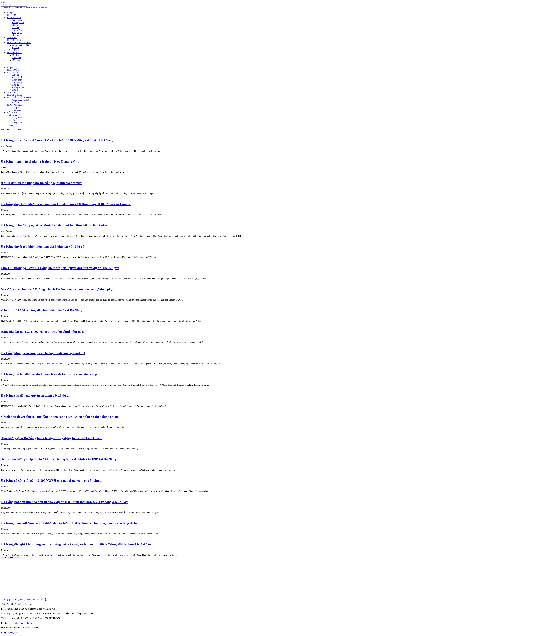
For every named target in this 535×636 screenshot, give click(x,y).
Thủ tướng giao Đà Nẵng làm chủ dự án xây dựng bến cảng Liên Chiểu (51, 438)
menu (3, 2)
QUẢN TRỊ (12, 37)
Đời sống (16, 60)
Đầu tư (15, 25)
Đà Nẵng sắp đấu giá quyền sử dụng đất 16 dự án (35, 395)
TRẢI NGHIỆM (14, 52)
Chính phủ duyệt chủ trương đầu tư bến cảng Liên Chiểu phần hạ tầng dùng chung (60, 416)
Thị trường (17, 30)
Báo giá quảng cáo (9, 632)
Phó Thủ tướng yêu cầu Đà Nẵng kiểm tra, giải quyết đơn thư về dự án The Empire (60, 268)
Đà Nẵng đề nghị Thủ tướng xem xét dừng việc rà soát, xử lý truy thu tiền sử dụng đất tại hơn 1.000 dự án (76, 544)
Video (15, 120)
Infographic (17, 117)
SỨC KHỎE (12, 50)
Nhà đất (15, 27)
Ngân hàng (17, 20)
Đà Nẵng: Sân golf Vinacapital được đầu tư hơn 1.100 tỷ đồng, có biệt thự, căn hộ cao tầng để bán (70, 523)
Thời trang (16, 57)
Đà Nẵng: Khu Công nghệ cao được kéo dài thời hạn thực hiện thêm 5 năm (54, 225)
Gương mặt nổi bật (20, 45)
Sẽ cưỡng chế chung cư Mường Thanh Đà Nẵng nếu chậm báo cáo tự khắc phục (57, 289)
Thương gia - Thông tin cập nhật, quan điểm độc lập (24, 8)
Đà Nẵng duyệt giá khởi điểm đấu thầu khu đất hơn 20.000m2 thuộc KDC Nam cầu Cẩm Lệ (66, 204)
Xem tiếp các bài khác (11, 558)
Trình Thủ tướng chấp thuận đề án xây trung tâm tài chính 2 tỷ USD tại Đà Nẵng (58, 459)
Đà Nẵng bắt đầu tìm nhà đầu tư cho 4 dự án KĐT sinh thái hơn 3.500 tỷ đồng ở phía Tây (64, 502)
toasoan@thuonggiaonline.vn (20, 623)
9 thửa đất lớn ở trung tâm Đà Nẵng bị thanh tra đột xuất (41, 183)
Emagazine (17, 122)
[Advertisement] (84, 578)
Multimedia (12, 115)
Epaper (10, 125)
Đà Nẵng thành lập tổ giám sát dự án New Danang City (40, 161)
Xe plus (15, 35)
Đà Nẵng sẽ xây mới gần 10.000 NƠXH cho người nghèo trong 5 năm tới (52, 480)
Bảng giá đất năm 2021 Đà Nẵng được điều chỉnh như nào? (43, 331)
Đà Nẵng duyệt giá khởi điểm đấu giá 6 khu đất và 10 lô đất (43, 246)
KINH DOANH (14, 17)
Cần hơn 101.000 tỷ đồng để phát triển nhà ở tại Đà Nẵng (41, 310)
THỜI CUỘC (13, 15)
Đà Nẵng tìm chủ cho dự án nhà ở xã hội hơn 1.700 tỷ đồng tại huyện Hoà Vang (57, 140)
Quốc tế (15, 47)
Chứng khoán (18, 22)
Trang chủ (11, 12)
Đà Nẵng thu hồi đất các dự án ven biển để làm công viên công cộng (49, 374)
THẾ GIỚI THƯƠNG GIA (19, 42)
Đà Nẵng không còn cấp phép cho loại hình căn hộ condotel (43, 353)
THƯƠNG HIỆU (14, 40)
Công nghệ (17, 32)
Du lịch (15, 55)
